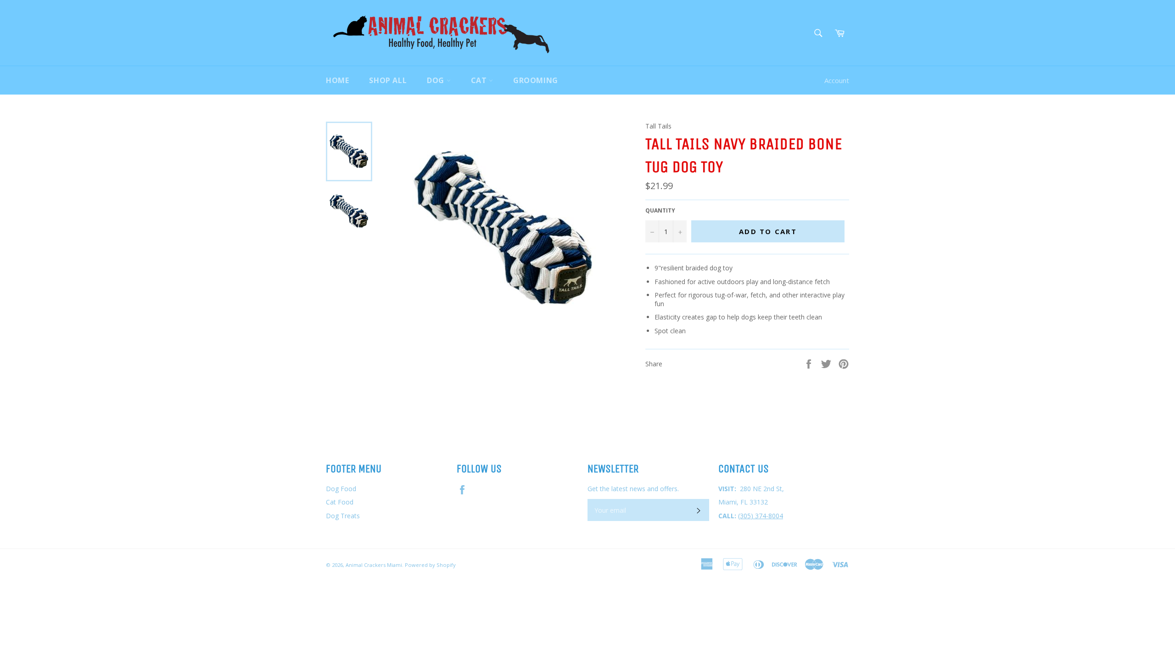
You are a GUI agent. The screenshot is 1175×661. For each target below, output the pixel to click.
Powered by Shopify (430, 564)
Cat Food (339, 502)
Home (337, 80)
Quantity (660, 210)
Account (836, 80)
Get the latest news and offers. (633, 488)
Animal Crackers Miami (374, 564)
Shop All (388, 80)
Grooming (535, 80)
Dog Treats (343, 515)
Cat (480, 80)
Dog (436, 80)
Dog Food (341, 488)
